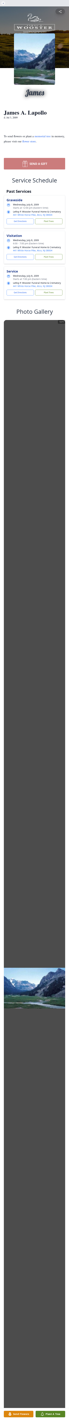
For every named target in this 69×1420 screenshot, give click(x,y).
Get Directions (20, 221)
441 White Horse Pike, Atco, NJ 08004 (32, 214)
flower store (29, 141)
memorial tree (42, 136)
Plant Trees (49, 221)
